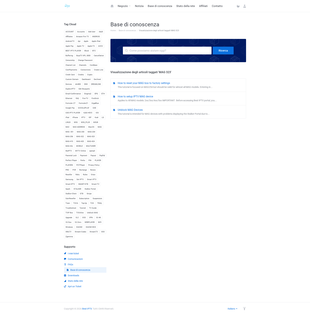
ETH (103, 94)
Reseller (69, 175)
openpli (92, 151)
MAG (100, 127)
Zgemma (69, 237)
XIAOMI (79, 227)
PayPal (102, 156)
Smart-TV (95, 184)
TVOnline (80, 213)
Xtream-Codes (80, 232)
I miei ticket (73, 253)
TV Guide (93, 208)
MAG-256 (69, 136)
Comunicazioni (75, 259)
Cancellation (99, 56)
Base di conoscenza (127, 30)
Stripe (89, 194)
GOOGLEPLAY (83, 108)
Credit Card (70, 75)
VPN (91, 218)
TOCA (75, 203)
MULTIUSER (91, 146)
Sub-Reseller (71, 198)
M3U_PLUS (85, 122)
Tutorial (83, 208)
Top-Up (84, 203)
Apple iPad (96, 41)
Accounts (81, 32)
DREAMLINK (96, 84)
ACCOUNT (70, 32)
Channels (82, 65)
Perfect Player (71, 160)
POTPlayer (80, 165)
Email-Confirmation (73, 94)
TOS (92, 203)
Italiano (232, 308)
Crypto (89, 75)
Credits (81, 75)
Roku (78, 175)
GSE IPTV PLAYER (73, 113)
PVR (74, 170)
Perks (82, 160)
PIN (89, 160)
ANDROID (96, 37)
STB (81, 194)
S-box (93, 175)
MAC (67, 127)
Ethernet (69, 98)
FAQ (77, 98)
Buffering (69, 56)
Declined (97, 79)
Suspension (97, 198)
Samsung (69, 179)
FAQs (70, 264)
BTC (94, 51)
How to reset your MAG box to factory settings (165, 85)
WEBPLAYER (90, 222)
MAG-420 (80, 141)
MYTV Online (80, 151)
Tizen (68, 203)
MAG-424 (91, 141)
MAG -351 (69, 132)
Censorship (70, 60)
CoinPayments (71, 70)
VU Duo (68, 222)
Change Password (85, 60)
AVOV (100, 46)
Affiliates (69, 37)
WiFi (100, 222)
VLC (77, 218)
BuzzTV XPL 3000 (83, 56)
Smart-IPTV (70, 184)
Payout (93, 156)
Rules (85, 175)
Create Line (98, 70)
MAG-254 (91, 132)
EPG (96, 94)
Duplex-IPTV (70, 89)
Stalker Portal (90, 189)
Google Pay (70, 108)
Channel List (71, 65)
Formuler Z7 (70, 103)
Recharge (83, 170)
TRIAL (99, 203)
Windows (69, 227)
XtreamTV (94, 232)
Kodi (96, 117)
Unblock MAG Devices (164, 111)
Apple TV (80, 46)
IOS (97, 113)
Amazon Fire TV (82, 37)
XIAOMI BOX (91, 227)
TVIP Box (69, 213)
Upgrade (69, 218)
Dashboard (86, 79)
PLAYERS (69, 165)
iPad (67, 117)
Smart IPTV (91, 179)
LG (103, 117)
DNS (86, 84)
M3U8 (95, 122)
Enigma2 (87, 94)
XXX (103, 232)
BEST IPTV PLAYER (73, 51)
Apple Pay (69, 46)
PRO (67, 170)
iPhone (75, 117)
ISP (90, 117)
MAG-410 (69, 141)
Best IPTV (87, 308)
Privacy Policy (93, 165)
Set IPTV (80, 179)
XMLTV (68, 232)
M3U (76, 122)
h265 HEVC (87, 113)
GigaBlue (95, 103)
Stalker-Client (71, 194)
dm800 (78, 84)
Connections (86, 70)
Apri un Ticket (74, 286)
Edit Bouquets (84, 89)
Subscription (84, 198)
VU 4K (98, 218)
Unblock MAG (92, 213)
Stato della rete (75, 281)
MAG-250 (80, 132)
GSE (94, 108)
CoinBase (93, 65)
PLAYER (98, 160)
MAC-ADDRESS (79, 127)
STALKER (77, 189)
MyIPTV (69, 151)
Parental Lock (71, 156)
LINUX (68, 122)
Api (79, 41)
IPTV (83, 117)
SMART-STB (83, 184)
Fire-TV (85, 98)
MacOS (91, 127)
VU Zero (78, 222)
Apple (86, 41)
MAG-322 (80, 136)
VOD (84, 218)
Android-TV (70, 41)
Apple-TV (91, 46)
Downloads (73, 275)
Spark (68, 189)
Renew (93, 170)
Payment (83, 156)
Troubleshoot (71, 208)
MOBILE (79, 146)
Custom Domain (72, 79)
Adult (101, 32)
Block (86, 51)
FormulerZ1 (83, 103)
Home (113, 30)
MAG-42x (69, 146)
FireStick (95, 98)
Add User (91, 32)
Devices (69, 84)
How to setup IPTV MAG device (167, 98)
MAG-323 (91, 136)
